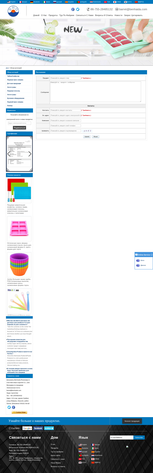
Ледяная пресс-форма (15, 80)
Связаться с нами (84, 15)
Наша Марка (56, 463)
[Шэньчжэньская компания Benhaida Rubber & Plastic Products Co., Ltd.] (13, 11)
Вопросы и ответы (104, 15)
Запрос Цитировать (133, 15)
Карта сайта (55, 455)
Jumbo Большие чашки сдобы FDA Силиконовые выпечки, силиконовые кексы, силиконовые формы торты (18, 282)
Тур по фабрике (66, 15)
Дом (7, 68)
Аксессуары (11, 87)
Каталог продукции (132, 421)
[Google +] (27, 428)
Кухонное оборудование (15, 98)
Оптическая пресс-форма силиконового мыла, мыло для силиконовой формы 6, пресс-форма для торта (19, 246)
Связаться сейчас (19, 412)
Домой (36, 15)
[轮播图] (76, 42)
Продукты (53, 15)
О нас (44, 15)
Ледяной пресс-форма (15, 102)
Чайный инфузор (13, 76)
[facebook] (73, 9)
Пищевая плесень (13, 91)
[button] (30, 154)
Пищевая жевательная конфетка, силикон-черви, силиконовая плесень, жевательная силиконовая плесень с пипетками (17, 209)
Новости (118, 15)
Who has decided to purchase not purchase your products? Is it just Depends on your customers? (18, 319)
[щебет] (78, 9)
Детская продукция (14, 83)
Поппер (9, 106)
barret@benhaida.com (133, 9)
